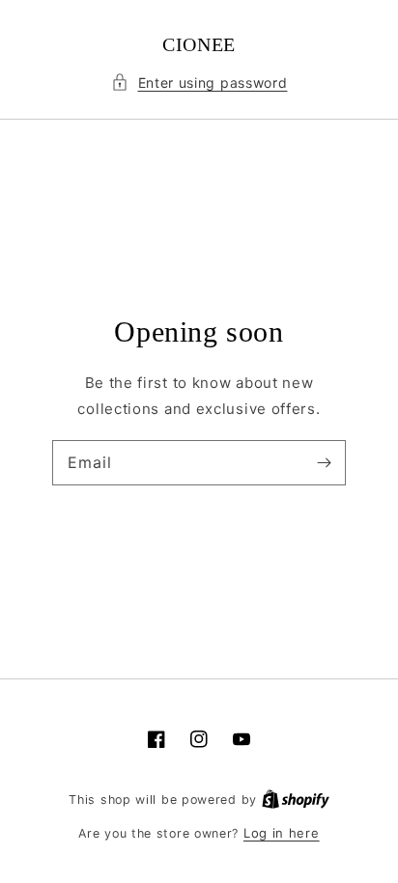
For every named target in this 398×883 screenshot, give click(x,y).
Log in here (281, 833)
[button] (199, 82)
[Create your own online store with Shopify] (295, 799)
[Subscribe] (323, 462)
